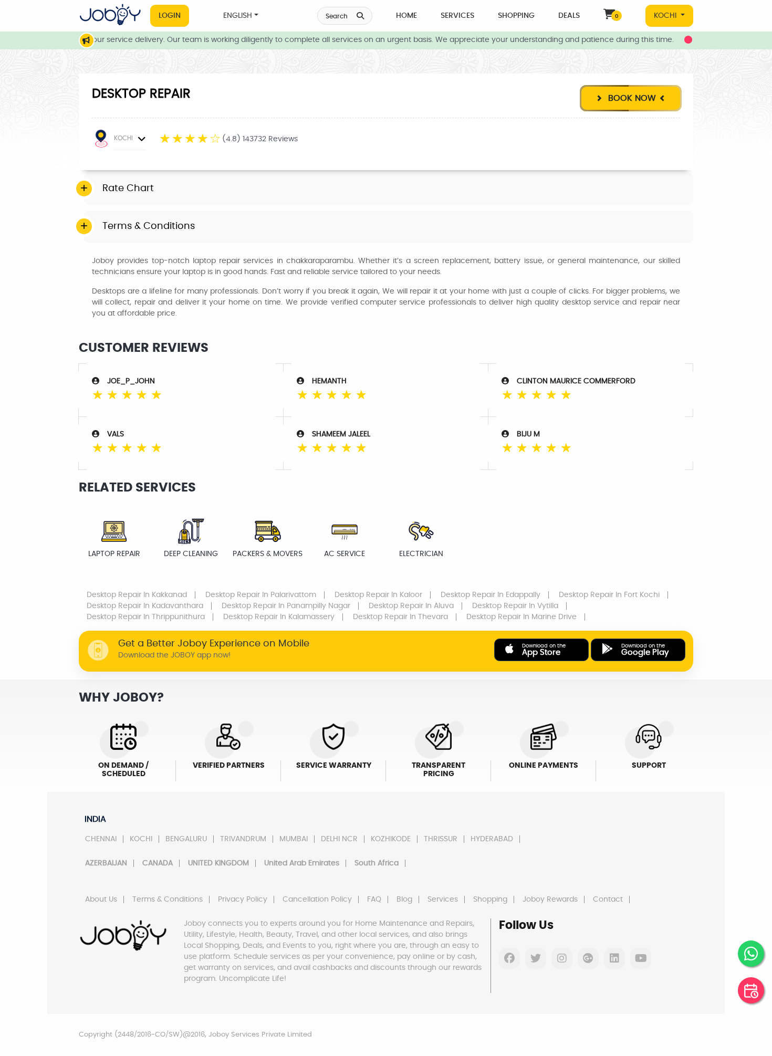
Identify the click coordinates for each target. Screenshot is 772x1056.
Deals (569, 15)
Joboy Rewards (550, 899)
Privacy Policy (242, 899)
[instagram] (561, 958)
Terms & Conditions (167, 899)
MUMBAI (293, 839)
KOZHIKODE (391, 839)
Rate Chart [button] (128, 188)
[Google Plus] (588, 958)
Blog (404, 899)
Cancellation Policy (317, 899)
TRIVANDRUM (243, 839)
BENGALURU (186, 839)
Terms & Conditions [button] (148, 226)
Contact (608, 899)
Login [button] (170, 15)
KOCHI (666, 15)
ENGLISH (237, 15)
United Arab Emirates (301, 863)
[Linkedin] (614, 958)
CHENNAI (101, 839)
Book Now (631, 98)
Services (457, 15)
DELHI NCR (339, 839)
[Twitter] (535, 958)
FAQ (374, 899)
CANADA (157, 863)
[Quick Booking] (751, 990)
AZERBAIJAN (106, 863)
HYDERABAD (492, 839)
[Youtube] (640, 958)
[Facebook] (509, 958)
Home (406, 15)
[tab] (388, 189)
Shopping (516, 15)
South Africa (376, 863)
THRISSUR (440, 839)
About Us (101, 899)
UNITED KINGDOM (218, 863)
